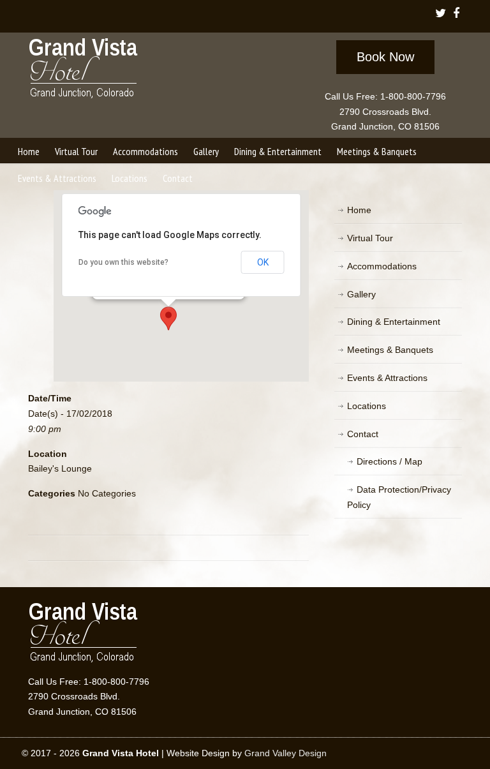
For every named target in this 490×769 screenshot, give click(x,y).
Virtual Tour (370, 238)
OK (263, 262)
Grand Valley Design (285, 753)
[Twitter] (441, 14)
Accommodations (382, 266)
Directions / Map (389, 461)
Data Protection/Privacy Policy (399, 497)
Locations (366, 406)
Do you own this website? (123, 262)
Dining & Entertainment (393, 322)
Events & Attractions (387, 378)
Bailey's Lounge (60, 468)
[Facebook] (456, 14)
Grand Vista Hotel (84, 70)
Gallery (361, 294)
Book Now (385, 57)
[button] (168, 318)
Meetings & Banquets (390, 350)
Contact (362, 434)
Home (359, 210)
